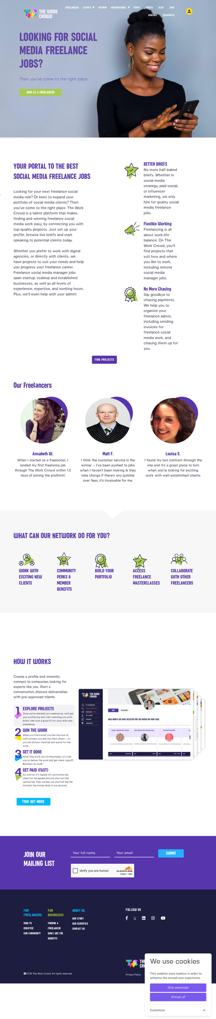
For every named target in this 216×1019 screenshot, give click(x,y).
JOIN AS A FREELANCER (40, 92)
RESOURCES (168, 15)
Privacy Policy (133, 975)
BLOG (161, 7)
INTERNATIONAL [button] (119, 7)
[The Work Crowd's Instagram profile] (153, 918)
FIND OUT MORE (33, 801)
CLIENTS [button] (87, 7)
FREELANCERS (72, 7)
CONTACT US (78, 928)
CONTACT (152, 15)
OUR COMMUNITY (32, 933)
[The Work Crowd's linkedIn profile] (144, 918)
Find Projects (104, 359)
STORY (137, 7)
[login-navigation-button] (189, 11)
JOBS (171, 7)
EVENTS (149, 7)
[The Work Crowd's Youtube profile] (163, 918)
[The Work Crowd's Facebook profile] (127, 918)
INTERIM (103, 7)
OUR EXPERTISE (80, 923)
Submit (171, 853)
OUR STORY (78, 918)
